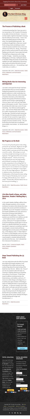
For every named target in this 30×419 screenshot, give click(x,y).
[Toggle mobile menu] (26, 18)
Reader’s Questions (11, 246)
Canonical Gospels (15, 244)
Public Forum (23, 185)
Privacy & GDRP (11, 406)
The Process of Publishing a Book (13, 26)
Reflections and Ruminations (13, 72)
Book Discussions (19, 70)
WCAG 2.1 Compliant (20, 406)
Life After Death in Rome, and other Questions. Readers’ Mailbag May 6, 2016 (14, 196)
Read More (5, 74)
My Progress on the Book (10, 141)
